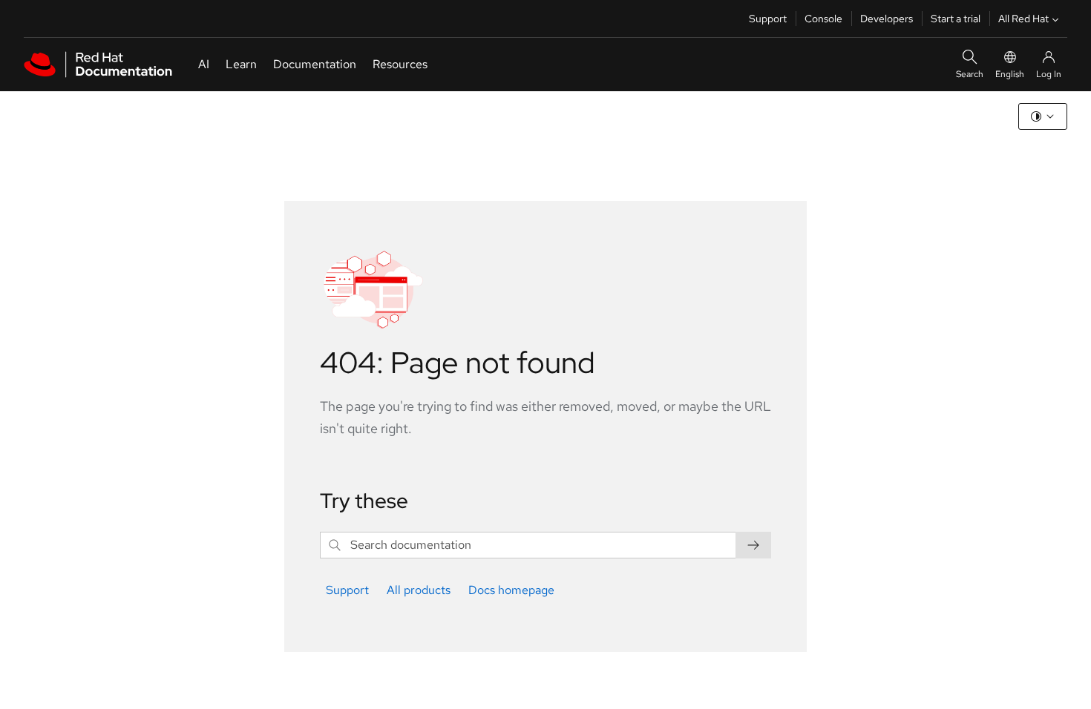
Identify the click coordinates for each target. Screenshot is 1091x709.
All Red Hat (1023, 18)
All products (419, 590)
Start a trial (955, 18)
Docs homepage (511, 590)
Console (823, 18)
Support (768, 18)
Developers (886, 18)
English (1009, 74)
